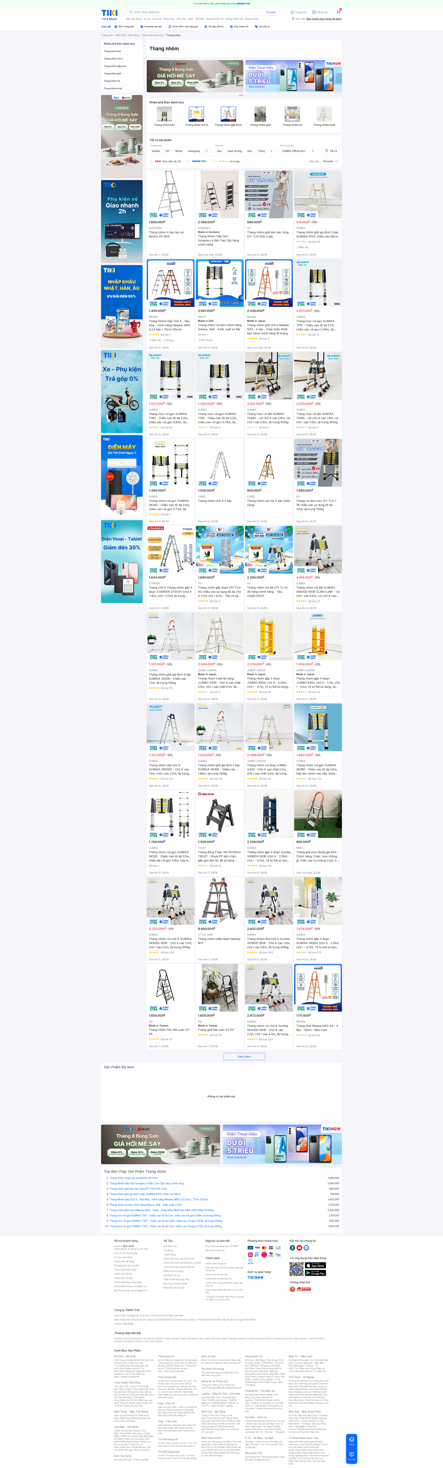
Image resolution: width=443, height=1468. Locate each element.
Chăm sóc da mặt (123, 1430)
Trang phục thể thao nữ (300, 1381)
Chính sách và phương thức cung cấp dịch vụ (224, 1284)
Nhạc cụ (225, 1429)
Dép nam (173, 1428)
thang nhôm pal (234, 18)
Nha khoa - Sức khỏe (263, 1429)
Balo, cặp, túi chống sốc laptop (221, 1361)
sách (190, 18)
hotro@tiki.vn (140, 1286)
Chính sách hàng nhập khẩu (128, 1282)
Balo (203, 1360)
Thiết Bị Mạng (218, 1403)
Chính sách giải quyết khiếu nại (179, 1267)
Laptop (229, 1405)
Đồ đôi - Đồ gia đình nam (180, 1389)
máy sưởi (293, 1441)
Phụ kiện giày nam (173, 1430)
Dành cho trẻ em (129, 1400)
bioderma (193, 1338)
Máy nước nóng (307, 1368)
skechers (216, 1338)
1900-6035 (128, 1246)
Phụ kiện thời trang (212, 1368)
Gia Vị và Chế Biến (216, 1447)
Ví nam (161, 1455)
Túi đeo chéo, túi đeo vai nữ (172, 1443)
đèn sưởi (303, 1441)
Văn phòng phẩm (270, 1457)
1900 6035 (128, 1323)
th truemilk (149, 1338)
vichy (146, 1341)
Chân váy (179, 1365)
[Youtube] (299, 1247)
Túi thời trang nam (169, 1451)
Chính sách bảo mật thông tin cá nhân (182, 1262)
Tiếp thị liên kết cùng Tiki (176, 1279)
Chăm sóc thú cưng (211, 1441)
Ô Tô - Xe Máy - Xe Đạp (259, 1437)
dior (126, 1338)
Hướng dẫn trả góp (123, 1278)
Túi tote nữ (176, 1445)
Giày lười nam (164, 1425)
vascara (118, 1338)
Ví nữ (189, 1443)
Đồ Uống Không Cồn (219, 1452)
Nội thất (216, 1421)
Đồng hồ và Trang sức (214, 1381)
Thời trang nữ (166, 1356)
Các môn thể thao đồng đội (308, 1394)
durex (184, 1338)
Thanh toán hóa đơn (255, 1421)
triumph (232, 1338)
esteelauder (136, 1338)
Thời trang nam (167, 1377)
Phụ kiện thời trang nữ (212, 1372)
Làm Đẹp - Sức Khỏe (126, 1426)
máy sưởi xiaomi (311, 1452)
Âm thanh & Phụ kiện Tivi (301, 1360)
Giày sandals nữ (175, 1410)
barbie (159, 1338)
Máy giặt (298, 1365)
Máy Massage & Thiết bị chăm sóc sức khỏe (134, 1437)
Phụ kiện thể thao (308, 1386)
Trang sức (206, 1385)
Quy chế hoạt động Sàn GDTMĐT (222, 1246)
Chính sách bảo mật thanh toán (179, 1258)
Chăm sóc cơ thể (129, 1436)
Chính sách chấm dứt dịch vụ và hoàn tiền (224, 1291)
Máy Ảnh (314, 1432)
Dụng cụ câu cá (303, 1392)
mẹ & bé (156, 18)
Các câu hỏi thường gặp (126, 1253)
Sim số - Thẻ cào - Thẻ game (270, 1432)
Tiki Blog (168, 1250)
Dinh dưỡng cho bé (129, 1368)
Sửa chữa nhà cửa (216, 1418)
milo (207, 1338)
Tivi (296, 1368)
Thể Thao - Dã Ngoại (301, 1377)
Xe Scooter (271, 1444)
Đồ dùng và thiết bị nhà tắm (221, 1423)
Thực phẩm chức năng (131, 1433)
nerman (260, 1338)
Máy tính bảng (128, 1421)
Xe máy (254, 1444)
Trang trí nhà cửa (209, 1415)
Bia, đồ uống (125, 1397)
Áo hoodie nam (171, 1386)
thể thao (199, 18)
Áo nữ (161, 1360)
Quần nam (177, 1381)
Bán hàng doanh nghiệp (175, 1283)
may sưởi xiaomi (304, 1450)
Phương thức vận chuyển (126, 1265)
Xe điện (274, 1441)
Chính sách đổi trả (123, 1274)
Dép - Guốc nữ (179, 1407)
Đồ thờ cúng (213, 1429)
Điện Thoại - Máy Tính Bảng (131, 1411)
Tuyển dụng (169, 1254)
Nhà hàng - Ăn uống (261, 1426)
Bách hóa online (260, 1374)
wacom (269, 1338)
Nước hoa (125, 1447)
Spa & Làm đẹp (266, 1423)
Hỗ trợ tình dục (139, 1447)
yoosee (288, 1338)
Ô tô (262, 1444)
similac (303, 1338)
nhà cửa (181, 18)
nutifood (242, 1338)
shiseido (118, 1341)
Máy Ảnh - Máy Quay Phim (305, 1411)
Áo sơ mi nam (177, 1383)
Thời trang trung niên (174, 1371)
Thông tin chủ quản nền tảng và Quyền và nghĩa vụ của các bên (225, 1298)
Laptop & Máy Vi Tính (268, 1376)
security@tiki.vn (139, 1290)
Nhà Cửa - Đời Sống (213, 1411)
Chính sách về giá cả (216, 1263)
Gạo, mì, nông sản (130, 1394)
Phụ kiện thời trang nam (219, 1374)
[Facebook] (292, 1247)
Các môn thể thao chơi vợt (308, 1396)
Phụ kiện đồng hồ (215, 1387)
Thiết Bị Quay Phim (306, 1429)
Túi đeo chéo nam (175, 1455)
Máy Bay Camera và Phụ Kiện (307, 1430)
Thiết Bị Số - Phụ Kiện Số (259, 1390)
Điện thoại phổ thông (130, 1418)
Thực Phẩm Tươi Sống (127, 1382)
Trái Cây (118, 1386)
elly (202, 1338)
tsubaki (159, 1341)
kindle (251, 1338)
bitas (321, 1338)
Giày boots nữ (169, 1412)
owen (167, 1338)
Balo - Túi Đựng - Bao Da (307, 1423)
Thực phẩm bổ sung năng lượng (309, 1401)
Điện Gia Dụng (122, 1455)
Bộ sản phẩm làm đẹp (132, 1448)
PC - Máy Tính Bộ (215, 1405)
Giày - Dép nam (167, 1421)
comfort (313, 1338)
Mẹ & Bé (264, 1371)
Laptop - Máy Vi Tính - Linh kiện (221, 1393)
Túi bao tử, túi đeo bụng (184, 1458)
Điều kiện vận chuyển (174, 1287)
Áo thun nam (164, 1381)
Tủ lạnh (298, 1363)
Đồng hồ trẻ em (233, 1387)
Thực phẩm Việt (140, 1389)
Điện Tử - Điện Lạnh (301, 1356)
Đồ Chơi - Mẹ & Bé (125, 1356)
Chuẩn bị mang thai (130, 1376)
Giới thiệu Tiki (170, 1246)
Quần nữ (179, 1360)
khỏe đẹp (169, 18)
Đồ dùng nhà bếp (122, 1459)
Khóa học (271, 1421)
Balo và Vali (208, 1356)
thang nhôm (251, 18)
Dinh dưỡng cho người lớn (132, 1371)
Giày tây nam (179, 1425)
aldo (225, 1338)
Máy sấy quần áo (304, 1371)
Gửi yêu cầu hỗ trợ (123, 1257)
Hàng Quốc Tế (253, 1356)
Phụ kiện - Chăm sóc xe (257, 1441)
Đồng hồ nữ (218, 1385)
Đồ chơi (145, 1360)
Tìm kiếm (271, 12)
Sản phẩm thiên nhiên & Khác (131, 1440)
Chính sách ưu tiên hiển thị (219, 1278)
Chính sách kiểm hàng (125, 1269)
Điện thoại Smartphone (125, 1415)
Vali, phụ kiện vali (232, 1363)
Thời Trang (271, 1360)
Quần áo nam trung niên (176, 1394)
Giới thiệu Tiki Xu (172, 1275)
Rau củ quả (125, 1389)
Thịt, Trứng (129, 1386)
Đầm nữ (169, 1360)
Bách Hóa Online (211, 1437)
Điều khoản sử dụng (173, 1271)
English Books (262, 1459)
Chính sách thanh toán (217, 1274)
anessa (278, 1338)
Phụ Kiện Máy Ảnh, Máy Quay (303, 1415)
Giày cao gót (164, 1407)
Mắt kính (228, 1372)
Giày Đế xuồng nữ (177, 1415)
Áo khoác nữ (181, 1363)
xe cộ (147, 18)
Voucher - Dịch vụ (255, 1417)
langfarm (129, 1341)
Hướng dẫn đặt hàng (124, 1261)
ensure (175, 1338)
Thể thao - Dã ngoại (259, 1365)
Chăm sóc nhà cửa (133, 1405)
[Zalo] (306, 1247)
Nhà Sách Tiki (253, 1453)
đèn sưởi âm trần (303, 1461)
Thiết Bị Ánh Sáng (308, 1418)
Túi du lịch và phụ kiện (219, 1360)
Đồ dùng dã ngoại (309, 1383)
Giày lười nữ (183, 1412)
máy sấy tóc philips (310, 1444)
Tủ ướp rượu (320, 1371)
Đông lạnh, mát (135, 1392)
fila (151, 1341)
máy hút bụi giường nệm (307, 1454)
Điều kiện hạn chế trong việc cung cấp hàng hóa (224, 1269)
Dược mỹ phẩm (141, 1450)
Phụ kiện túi (189, 1445)
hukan (138, 1341)
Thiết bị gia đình (141, 1459)
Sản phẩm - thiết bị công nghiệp (265, 1378)
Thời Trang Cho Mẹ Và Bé (127, 1360)
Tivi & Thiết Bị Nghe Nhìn (262, 1380)
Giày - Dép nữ (166, 1403)
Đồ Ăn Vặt (212, 1450)
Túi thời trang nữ (168, 1439)
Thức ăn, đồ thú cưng (130, 1403)
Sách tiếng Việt (252, 1457)
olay (296, 1338)
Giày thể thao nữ (314, 1400)
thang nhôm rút (214, 18)
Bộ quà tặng (216, 1455)
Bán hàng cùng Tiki (215, 1250)
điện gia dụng (134, 18)
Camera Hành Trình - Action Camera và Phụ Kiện (308, 1421)
